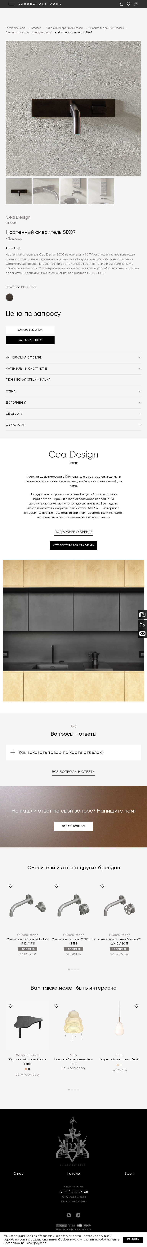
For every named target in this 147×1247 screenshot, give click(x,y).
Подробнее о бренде (73, 532)
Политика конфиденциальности (73, 1229)
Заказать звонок (30, 330)
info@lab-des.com (73, 1187)
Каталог (74, 1173)
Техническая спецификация (28, 379)
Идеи (129, 1173)
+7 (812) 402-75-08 (73, 1192)
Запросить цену (30, 340)
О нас (18, 1173)
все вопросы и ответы (73, 772)
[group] (27, 921)
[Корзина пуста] (136, 4)
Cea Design (18, 217)
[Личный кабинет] (121, 4)
